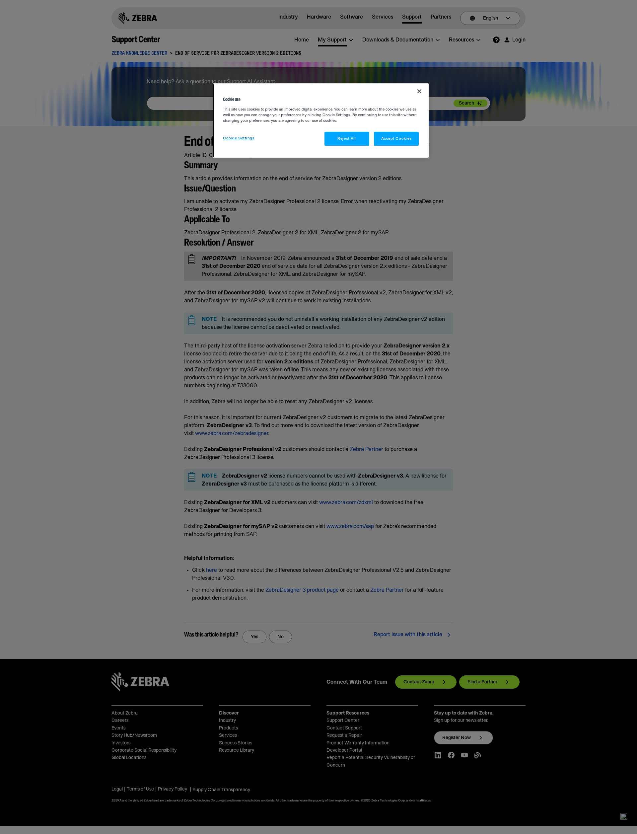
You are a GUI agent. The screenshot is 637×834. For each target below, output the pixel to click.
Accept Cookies (396, 138)
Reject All (346, 138)
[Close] (419, 91)
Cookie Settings (238, 138)
